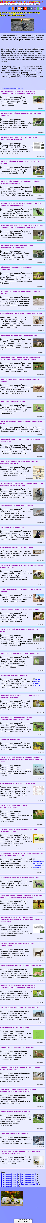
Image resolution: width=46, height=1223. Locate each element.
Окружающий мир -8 (28, 1180)
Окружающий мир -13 (10, 1186)
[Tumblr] (31, 8)
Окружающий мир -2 (28, 1174)
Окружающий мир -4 (28, 1176)
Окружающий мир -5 (9, 1178)
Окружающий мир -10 (28, 1182)
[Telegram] (41, 8)
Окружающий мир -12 (29, 1184)
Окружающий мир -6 (28, 1178)
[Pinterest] (44, 8)
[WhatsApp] (38, 8)
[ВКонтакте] (9, 8)
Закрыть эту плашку (22, 1221)
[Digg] (22, 8)
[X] (16, 8)
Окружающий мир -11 (10, 1184)
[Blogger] (19, 8)
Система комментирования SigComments (12, 88)
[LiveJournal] (28, 8)
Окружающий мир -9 (9, 1182)
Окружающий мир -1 (9, 1174)
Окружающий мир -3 (9, 1176)
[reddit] (25, 8)
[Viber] (34, 8)
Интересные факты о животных (23, 1)
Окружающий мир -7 (9, 1180)
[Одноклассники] (13, 8)
